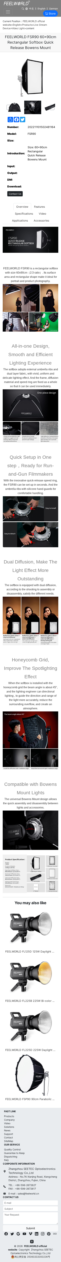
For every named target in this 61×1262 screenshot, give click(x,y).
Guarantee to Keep (14, 1153)
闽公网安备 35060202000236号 (32, 1256)
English (41, 8)
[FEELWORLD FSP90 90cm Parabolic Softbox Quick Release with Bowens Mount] (30, 1074)
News (7, 1130)
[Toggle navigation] (8, 11)
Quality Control (12, 1149)
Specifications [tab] (24, 213)
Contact (8, 1137)
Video (7, 1123)
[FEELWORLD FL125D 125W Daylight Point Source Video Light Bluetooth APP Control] (30, 927)
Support (8, 1133)
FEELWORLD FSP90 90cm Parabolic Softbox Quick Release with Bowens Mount (31, 1099)
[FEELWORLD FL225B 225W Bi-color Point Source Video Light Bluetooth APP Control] (30, 976)
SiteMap (8, 1141)
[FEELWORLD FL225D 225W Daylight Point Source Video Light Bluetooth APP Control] (30, 1025)
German (53, 8)
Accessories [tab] (41, 220)
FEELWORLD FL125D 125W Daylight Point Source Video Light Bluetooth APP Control (31, 951)
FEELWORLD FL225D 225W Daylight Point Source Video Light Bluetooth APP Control (31, 1050)
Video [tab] (42, 213)
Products (27, 24)
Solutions (9, 1126)
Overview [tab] (22, 206)
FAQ (6, 1160)
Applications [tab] (20, 220)
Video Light (18, 28)
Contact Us (15, 193)
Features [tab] (39, 206)
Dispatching (10, 1156)
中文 (31, 8)
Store (52, 13)
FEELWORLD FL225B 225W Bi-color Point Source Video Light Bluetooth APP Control (31, 1000)
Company (9, 1119)
